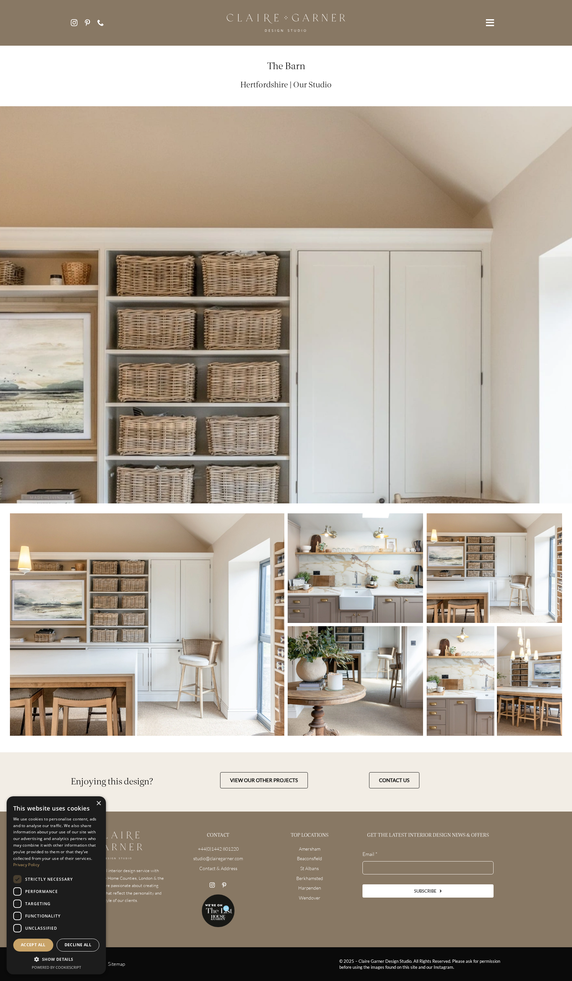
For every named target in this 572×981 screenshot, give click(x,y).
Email (369, 854)
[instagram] (74, 23)
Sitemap (116, 964)
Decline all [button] (78, 945)
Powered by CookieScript (56, 967)
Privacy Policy (26, 864)
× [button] (98, 803)
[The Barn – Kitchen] (355, 568)
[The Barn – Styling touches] (494, 681)
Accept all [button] (33, 945)
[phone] (100, 23)
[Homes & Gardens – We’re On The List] (218, 897)
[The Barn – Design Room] (494, 568)
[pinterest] (87, 23)
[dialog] (56, 885)
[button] (56, 959)
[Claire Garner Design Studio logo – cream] (286, 16)
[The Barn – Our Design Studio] (147, 624)
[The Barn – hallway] (355, 681)
